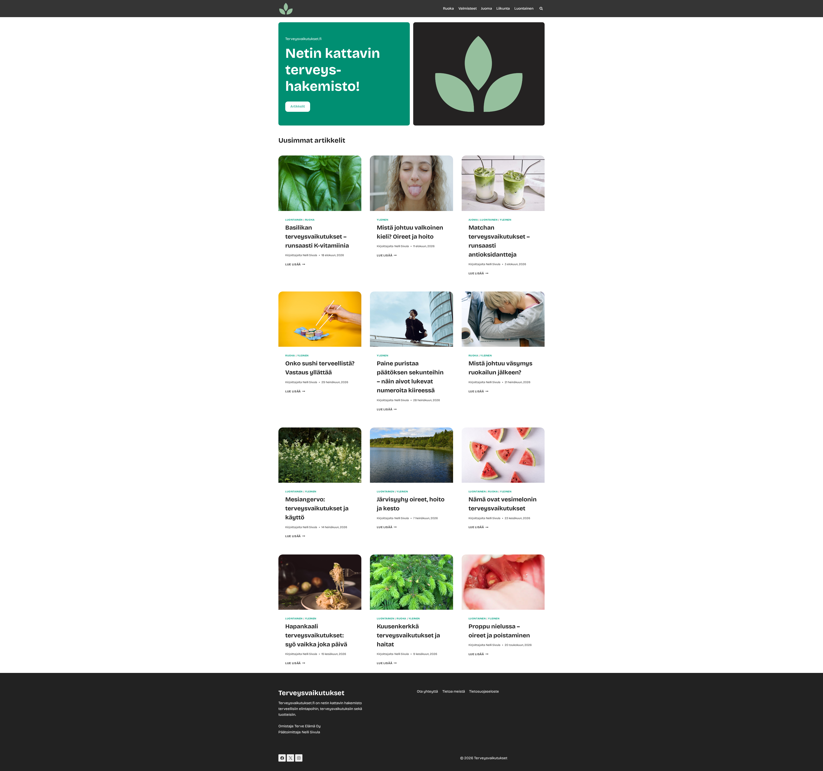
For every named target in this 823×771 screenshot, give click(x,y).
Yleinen (382, 219)
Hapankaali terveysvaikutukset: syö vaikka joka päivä (316, 635)
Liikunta (503, 8)
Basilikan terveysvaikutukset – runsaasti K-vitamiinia (317, 236)
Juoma (486, 8)
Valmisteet (467, 8)
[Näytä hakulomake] (541, 8)
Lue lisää (295, 264)
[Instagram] (298, 758)
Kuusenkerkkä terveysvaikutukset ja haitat (408, 635)
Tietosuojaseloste (484, 691)
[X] (290, 758)
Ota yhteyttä (427, 691)
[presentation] (319, 183)
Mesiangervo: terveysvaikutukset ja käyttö (316, 508)
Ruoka (448, 8)
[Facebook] (282, 758)
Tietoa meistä (453, 691)
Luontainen (523, 8)
